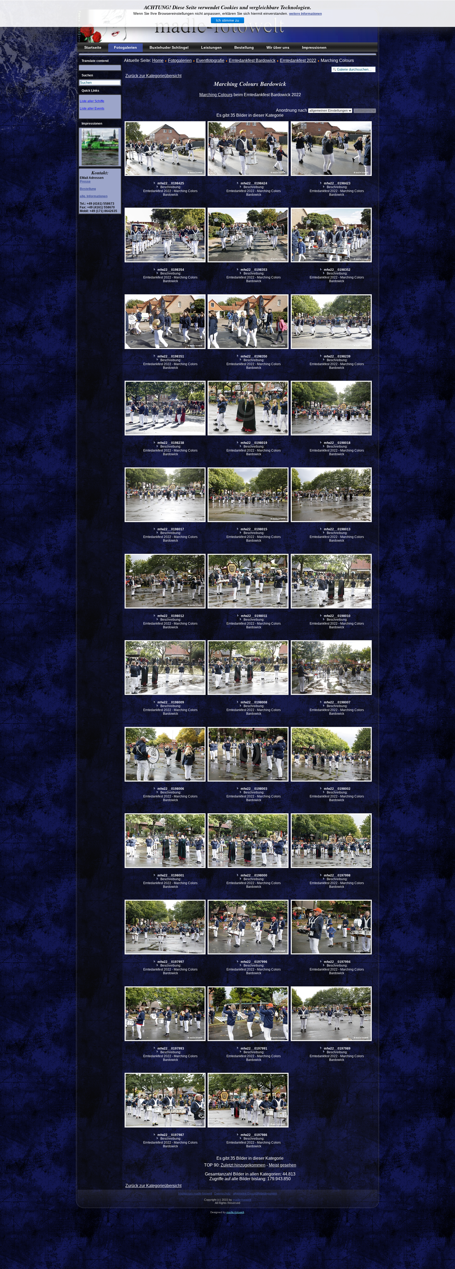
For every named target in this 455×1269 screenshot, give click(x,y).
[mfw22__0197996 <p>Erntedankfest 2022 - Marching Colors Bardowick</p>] (248, 928)
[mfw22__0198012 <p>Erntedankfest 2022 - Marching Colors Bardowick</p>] (165, 582)
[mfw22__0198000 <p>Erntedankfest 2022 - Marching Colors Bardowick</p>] (248, 841)
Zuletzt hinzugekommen (243, 1165)
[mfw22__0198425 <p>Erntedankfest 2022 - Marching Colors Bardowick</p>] (165, 149)
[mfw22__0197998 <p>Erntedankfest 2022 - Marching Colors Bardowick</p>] (332, 841)
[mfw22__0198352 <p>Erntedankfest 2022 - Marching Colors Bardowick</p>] (332, 236)
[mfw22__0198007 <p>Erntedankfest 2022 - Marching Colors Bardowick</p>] (332, 668)
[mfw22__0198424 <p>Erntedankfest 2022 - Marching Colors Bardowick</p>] (248, 149)
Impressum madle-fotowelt (195, 1193)
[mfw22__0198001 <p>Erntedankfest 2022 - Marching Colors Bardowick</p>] (165, 841)
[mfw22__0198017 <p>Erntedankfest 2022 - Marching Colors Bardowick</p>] (165, 495)
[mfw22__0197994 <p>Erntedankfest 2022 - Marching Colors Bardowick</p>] (332, 928)
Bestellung (244, 47)
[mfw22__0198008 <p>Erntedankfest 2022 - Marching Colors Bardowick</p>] (248, 668)
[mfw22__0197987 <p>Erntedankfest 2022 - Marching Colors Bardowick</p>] (165, 1101)
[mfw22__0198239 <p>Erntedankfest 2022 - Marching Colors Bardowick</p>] (332, 322)
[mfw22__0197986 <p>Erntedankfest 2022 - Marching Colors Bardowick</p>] (248, 1101)
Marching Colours (216, 94)
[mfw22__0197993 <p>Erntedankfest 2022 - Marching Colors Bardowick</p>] (165, 1014)
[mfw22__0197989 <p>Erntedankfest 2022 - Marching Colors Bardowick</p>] (332, 1014)
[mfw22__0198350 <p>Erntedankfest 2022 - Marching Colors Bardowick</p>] (248, 322)
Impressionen (314, 47)
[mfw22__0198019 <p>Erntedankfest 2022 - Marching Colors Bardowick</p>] (248, 409)
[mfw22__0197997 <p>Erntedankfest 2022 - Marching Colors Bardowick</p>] (165, 928)
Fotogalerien (125, 47)
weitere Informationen (305, 14)
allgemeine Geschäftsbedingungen (255, 1193)
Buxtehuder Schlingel (169, 47)
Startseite (92, 47)
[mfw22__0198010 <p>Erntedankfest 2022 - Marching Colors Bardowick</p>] (332, 582)
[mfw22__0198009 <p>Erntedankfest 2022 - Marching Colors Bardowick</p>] (165, 668)
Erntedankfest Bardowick (252, 60)
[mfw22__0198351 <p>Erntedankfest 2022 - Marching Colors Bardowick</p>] (165, 322)
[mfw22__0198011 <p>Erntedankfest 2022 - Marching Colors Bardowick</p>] (248, 582)
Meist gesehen (282, 1165)
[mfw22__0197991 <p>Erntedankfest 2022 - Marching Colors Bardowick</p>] (248, 1014)
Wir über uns (277, 47)
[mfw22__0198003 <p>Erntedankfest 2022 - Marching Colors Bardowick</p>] (248, 755)
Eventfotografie (210, 60)
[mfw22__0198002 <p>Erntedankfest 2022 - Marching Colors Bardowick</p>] (332, 755)
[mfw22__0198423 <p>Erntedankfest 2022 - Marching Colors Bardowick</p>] (332, 149)
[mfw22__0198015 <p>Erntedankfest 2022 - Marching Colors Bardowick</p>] (248, 495)
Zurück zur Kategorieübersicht (153, 76)
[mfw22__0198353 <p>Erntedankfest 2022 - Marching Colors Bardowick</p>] (248, 236)
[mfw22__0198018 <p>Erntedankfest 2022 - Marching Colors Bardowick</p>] (332, 409)
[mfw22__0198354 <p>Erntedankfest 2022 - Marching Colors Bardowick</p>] (165, 236)
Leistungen (211, 47)
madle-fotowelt (242, 1199)
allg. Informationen (93, 196)
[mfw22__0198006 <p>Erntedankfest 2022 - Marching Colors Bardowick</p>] (165, 755)
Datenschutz (222, 1193)
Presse (85, 181)
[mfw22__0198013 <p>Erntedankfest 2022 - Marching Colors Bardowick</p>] (332, 495)
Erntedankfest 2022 (298, 60)
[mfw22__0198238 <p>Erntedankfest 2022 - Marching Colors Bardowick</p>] (165, 409)
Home (158, 60)
